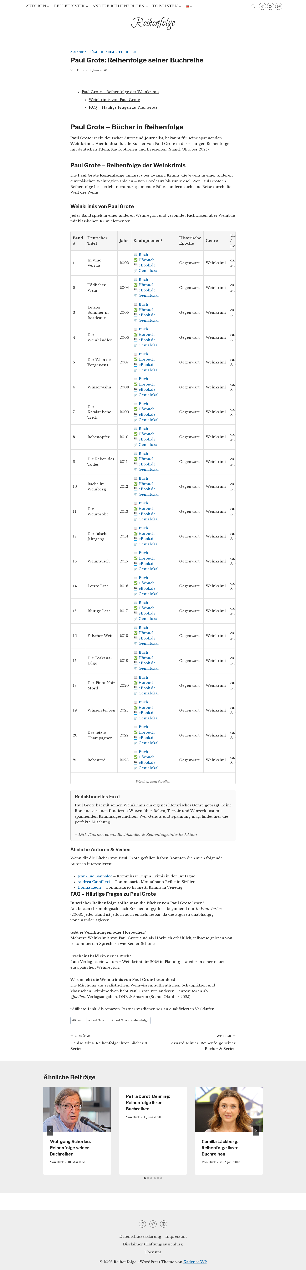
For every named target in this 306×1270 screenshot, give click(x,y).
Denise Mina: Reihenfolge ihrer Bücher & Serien (109, 1042)
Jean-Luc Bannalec (94, 876)
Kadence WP (195, 1262)
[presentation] (77, 1109)
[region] (54, 1235)
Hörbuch (147, 260)
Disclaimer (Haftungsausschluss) (153, 1244)
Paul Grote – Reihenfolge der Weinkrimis (120, 92)
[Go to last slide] (50, 1131)
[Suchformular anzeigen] (253, 6)
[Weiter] (256, 1131)
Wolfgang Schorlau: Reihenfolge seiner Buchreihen (70, 1148)
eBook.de (147, 265)
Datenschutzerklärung (140, 1236)
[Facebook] (262, 6)
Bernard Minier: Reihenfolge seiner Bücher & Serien (202, 1042)
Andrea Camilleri (93, 882)
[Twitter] (270, 6)
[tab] (145, 1178)
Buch (143, 255)
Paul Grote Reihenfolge (130, 1020)
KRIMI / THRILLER (120, 51)
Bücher (96, 51)
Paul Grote (97, 1020)
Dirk (80, 70)
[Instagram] (278, 6)
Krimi (77, 1020)
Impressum (176, 1236)
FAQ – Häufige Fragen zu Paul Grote (123, 107)
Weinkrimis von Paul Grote (114, 100)
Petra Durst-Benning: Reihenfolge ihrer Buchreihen (148, 1102)
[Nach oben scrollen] (295, 1263)
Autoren (78, 51)
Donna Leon (89, 887)
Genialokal (149, 271)
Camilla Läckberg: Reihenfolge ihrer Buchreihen (220, 1148)
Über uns (153, 1252)
